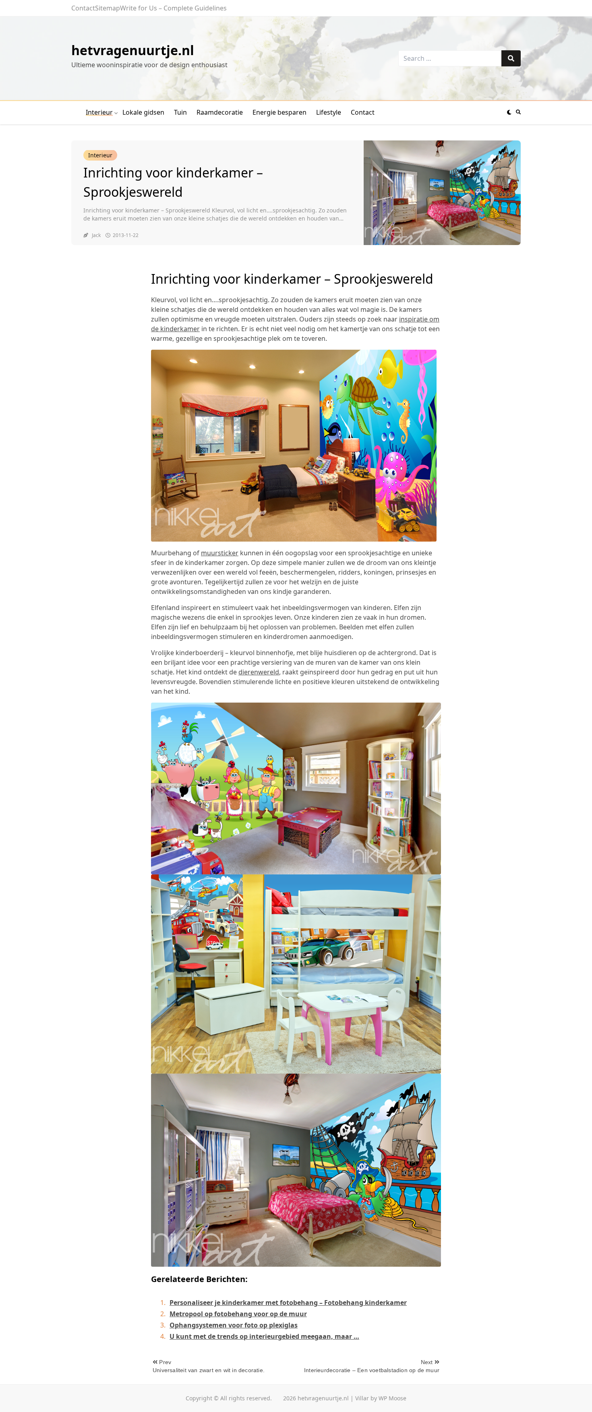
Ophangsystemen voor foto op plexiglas (234, 1325)
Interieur (99, 112)
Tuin (180, 112)
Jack (96, 235)
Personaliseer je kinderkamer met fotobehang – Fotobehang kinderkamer (288, 1302)
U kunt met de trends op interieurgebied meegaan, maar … (264, 1336)
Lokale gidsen (143, 112)
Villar (362, 1398)
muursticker (219, 552)
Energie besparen (279, 112)
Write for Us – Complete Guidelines (173, 8)
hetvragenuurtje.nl (132, 50)
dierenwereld (258, 672)
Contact (83, 8)
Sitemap (107, 8)
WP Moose (392, 1398)
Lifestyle (328, 112)
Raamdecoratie (220, 112)
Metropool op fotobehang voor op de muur (238, 1313)
